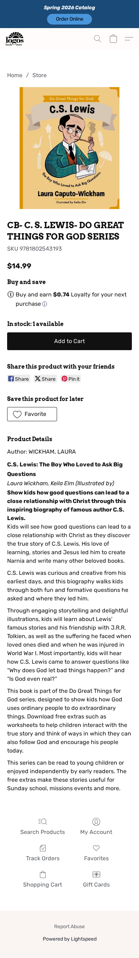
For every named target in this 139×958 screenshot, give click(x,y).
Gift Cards (96, 884)
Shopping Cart (42, 884)
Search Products (42, 832)
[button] (69, 19)
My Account (96, 832)
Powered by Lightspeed (70, 939)
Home (14, 75)
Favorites (96, 858)
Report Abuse (69, 927)
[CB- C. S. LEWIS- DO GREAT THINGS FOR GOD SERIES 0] (69, 148)
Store (39, 75)
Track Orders (43, 858)
